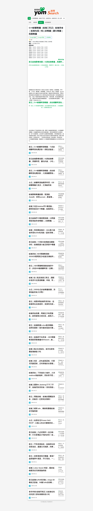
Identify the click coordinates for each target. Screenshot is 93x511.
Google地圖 (33, 37)
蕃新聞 (35, 22)
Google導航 (41, 37)
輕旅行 (41, 22)
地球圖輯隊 (48, 22)
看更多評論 (61, 59)
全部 (30, 22)
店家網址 (48, 37)
